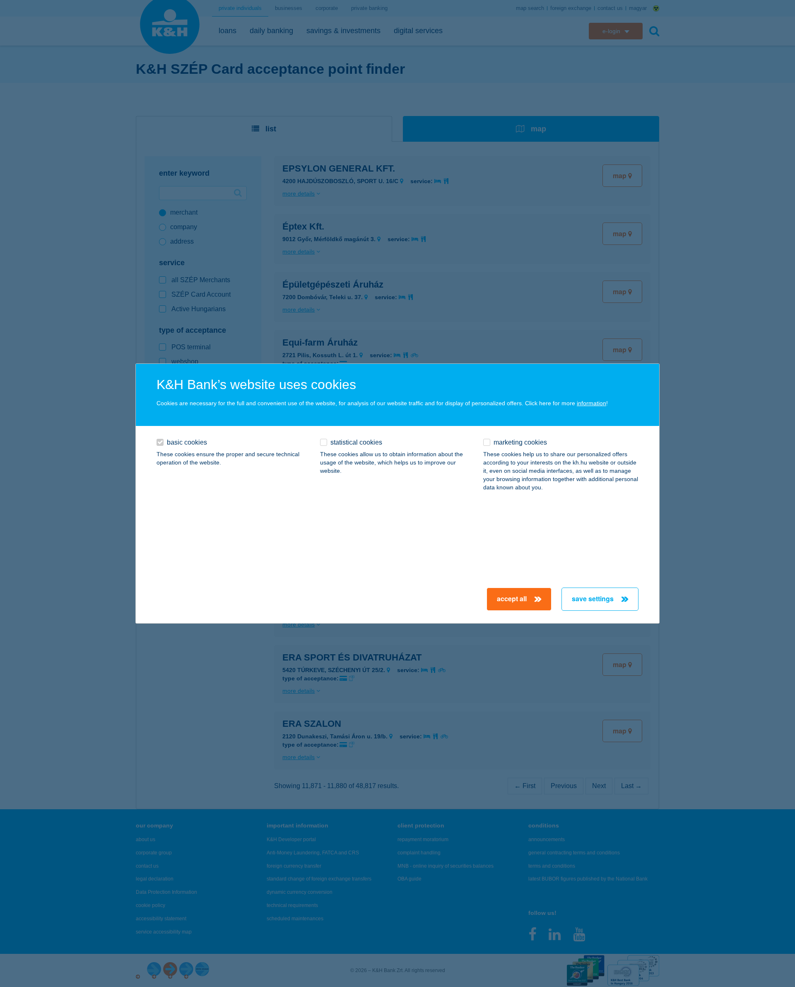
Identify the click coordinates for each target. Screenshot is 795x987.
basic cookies (187, 442)
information (591, 403)
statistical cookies (356, 442)
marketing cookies (520, 442)
